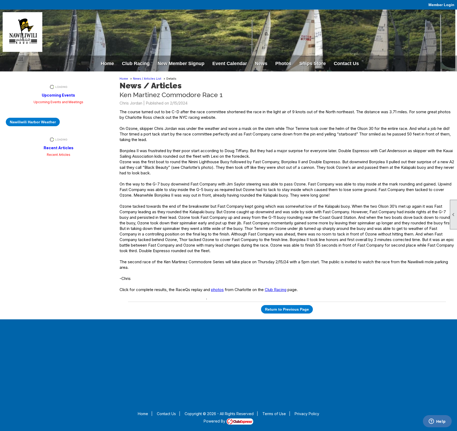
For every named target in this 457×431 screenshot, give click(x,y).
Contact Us (166, 413)
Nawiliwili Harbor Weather (33, 122)
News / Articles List (147, 78)
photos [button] (217, 289)
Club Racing (136, 63)
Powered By (215, 421)
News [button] (261, 63)
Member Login (441, 5)
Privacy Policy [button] (307, 413)
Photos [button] (283, 63)
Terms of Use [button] (274, 413)
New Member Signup (181, 63)
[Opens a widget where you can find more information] (437, 421)
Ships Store (312, 63)
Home (107, 63)
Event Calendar (229, 63)
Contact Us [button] (346, 63)
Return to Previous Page (287, 309)
